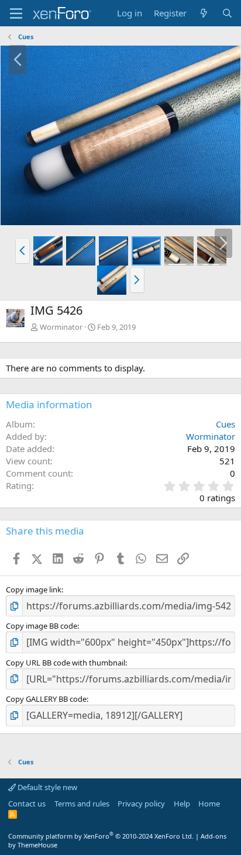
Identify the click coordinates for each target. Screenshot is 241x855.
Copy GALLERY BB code (46, 699)
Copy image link (33, 589)
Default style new (46, 787)
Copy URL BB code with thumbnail (65, 662)
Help (182, 803)
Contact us (27, 803)
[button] (22, 251)
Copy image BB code (41, 625)
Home (209, 803)
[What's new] (203, 13)
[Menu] (16, 13)
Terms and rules (81, 803)
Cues (225, 424)
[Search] (227, 13)
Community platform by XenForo (101, 836)
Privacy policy (141, 803)
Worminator (61, 327)
